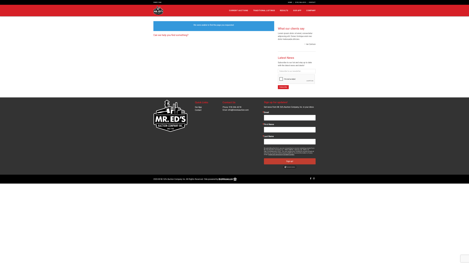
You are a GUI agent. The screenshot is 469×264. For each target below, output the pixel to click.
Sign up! (289, 161)
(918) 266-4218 (300, 2)
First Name (269, 124)
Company (311, 10)
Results (284, 10)
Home (290, 2)
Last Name (269, 136)
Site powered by (211, 179)
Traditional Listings (264, 10)
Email (266, 112)
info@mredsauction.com (238, 110)
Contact (312, 2)
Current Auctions (238, 10)
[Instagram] (314, 178)
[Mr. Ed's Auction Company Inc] (158, 10)
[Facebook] (310, 178)
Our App (297, 10)
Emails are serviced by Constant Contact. (281, 154)
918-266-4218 (235, 107)
